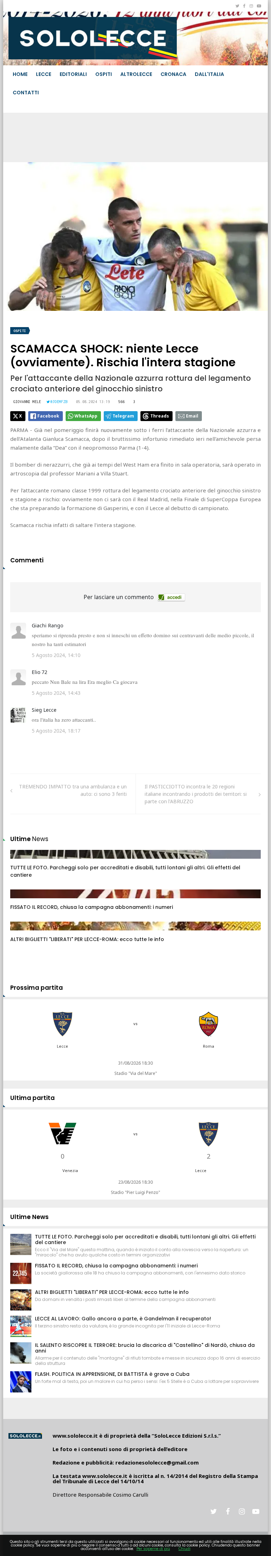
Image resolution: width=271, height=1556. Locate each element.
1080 (23, 933)
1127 (23, 861)
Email (192, 416)
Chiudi (185, 1548)
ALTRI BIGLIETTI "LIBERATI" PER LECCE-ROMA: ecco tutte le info (87, 939)
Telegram (123, 416)
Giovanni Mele (27, 402)
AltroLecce (136, 74)
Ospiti (103, 74)
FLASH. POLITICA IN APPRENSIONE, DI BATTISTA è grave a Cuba (112, 1374)
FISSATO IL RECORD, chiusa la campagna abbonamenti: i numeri (91, 907)
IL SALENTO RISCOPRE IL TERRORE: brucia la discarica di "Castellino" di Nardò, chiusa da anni (145, 1348)
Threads (159, 416)
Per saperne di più (153, 1548)
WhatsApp (85, 416)
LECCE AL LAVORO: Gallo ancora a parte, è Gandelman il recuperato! (123, 1318)
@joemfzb (58, 402)
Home (20, 74)
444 (22, 901)
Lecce (43, 74)
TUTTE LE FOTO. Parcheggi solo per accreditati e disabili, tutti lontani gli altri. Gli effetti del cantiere (145, 1239)
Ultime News (29, 1217)
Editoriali (73, 74)
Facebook (48, 416)
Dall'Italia (209, 74)
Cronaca (173, 74)
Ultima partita (32, 1098)
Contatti (26, 92)
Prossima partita (36, 987)
